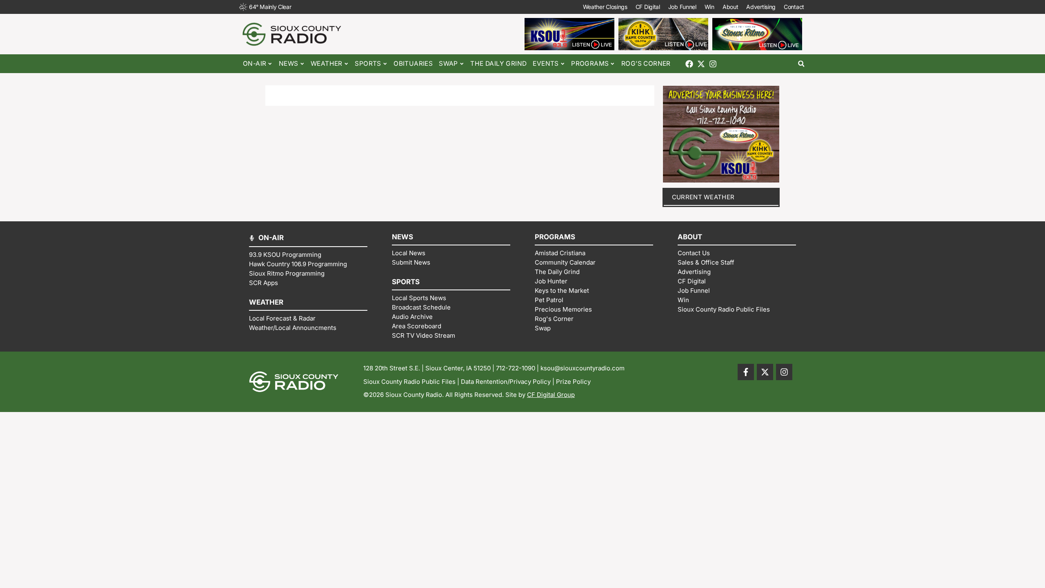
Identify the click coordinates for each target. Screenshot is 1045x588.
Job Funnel (682, 6)
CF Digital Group (551, 395)
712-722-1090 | (518, 368)
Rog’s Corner (646, 63)
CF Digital (648, 6)
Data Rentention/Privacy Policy (506, 381)
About (730, 6)
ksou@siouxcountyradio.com (582, 368)
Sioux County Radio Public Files (409, 381)
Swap (448, 63)
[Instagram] (713, 64)
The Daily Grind (498, 63)
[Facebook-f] (746, 372)
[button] (801, 64)
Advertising (761, 6)
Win (709, 6)
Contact (794, 6)
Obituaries (413, 63)
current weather (703, 197)
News (288, 63)
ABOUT (690, 237)
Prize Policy (573, 381)
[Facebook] (689, 64)
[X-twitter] (701, 64)
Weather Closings (605, 6)
